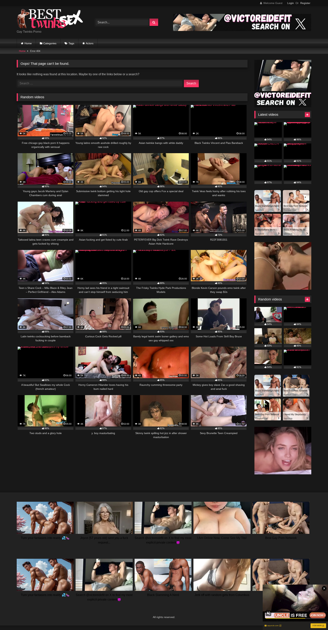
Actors (89, 43)
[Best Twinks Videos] (50, 19)
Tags (71, 43)
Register (305, 3)
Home (28, 43)
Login (290, 3)
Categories (49, 43)
